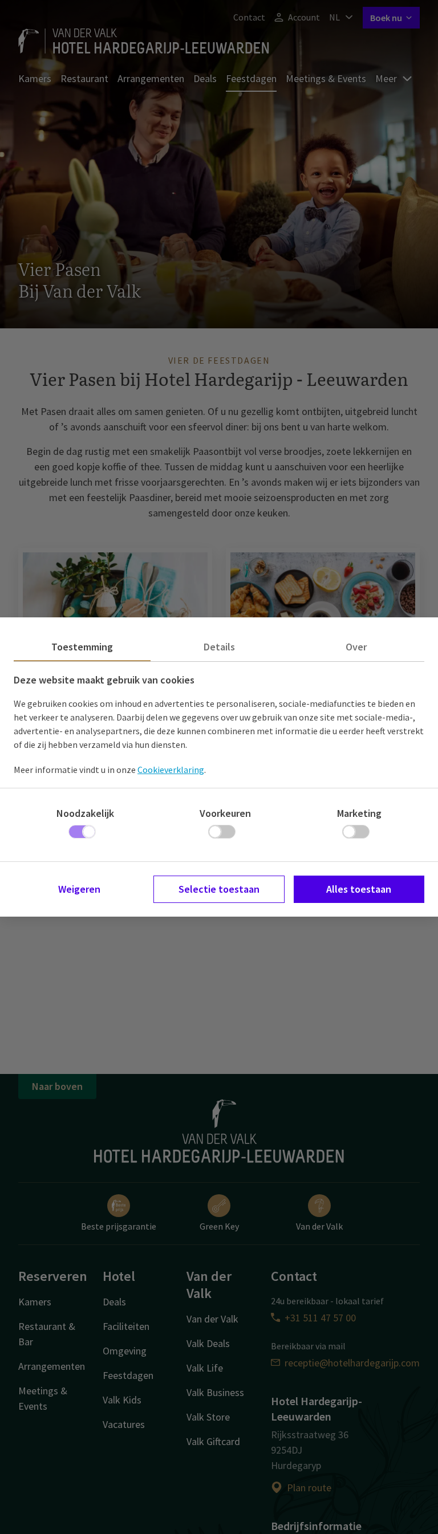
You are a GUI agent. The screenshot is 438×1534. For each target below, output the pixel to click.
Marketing (359, 813)
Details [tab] (219, 646)
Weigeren (79, 889)
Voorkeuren (225, 813)
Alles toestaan (358, 889)
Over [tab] (356, 646)
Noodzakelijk (85, 813)
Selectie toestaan (219, 889)
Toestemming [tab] (82, 646)
